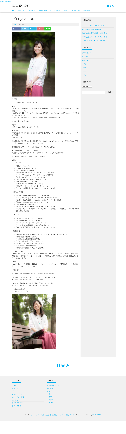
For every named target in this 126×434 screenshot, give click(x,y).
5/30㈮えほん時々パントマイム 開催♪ (95, 37)
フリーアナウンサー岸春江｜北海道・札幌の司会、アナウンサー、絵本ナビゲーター (52, 415)
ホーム (13, 10)
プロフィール (31, 10)
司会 (84, 64)
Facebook (17, 29)
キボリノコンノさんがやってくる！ (94, 25)
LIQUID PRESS (96, 415)
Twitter (25, 29)
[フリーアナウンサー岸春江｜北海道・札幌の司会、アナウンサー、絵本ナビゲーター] (21, 5)
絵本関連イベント (88, 53)
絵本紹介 (65, 10)
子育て (85, 71)
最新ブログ (21, 10)
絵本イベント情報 (55, 10)
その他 (85, 75)
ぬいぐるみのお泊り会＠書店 (91, 29)
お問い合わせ (86, 10)
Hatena (33, 29)
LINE (48, 29)
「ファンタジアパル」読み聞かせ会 (94, 40)
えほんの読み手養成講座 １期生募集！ (95, 33)
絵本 (84, 68)
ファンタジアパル (75, 10)
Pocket (41, 29)
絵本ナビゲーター (42, 10)
